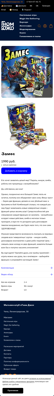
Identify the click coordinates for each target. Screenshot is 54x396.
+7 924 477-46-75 (33, 2)
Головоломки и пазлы (30, 36)
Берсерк (24, 22)
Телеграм (46, 6)
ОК (37, 6)
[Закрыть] (51, 377)
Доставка (7, 350)
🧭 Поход (14, 10)
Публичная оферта (11, 365)
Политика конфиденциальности (16, 361)
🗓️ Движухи (21, 6)
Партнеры (8, 358)
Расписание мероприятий (14, 346)
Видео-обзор (7, 274)
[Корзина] (51, 26)
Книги (23, 33)
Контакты (7, 354)
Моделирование (27, 29)
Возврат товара (10, 369)
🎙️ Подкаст (26, 10)
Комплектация (7, 268)
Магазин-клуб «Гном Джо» (19, 305)
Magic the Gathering (30, 19)
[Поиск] (39, 26)
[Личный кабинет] (45, 26)
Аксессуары (26, 26)
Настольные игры (28, 15)
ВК (31, 6)
